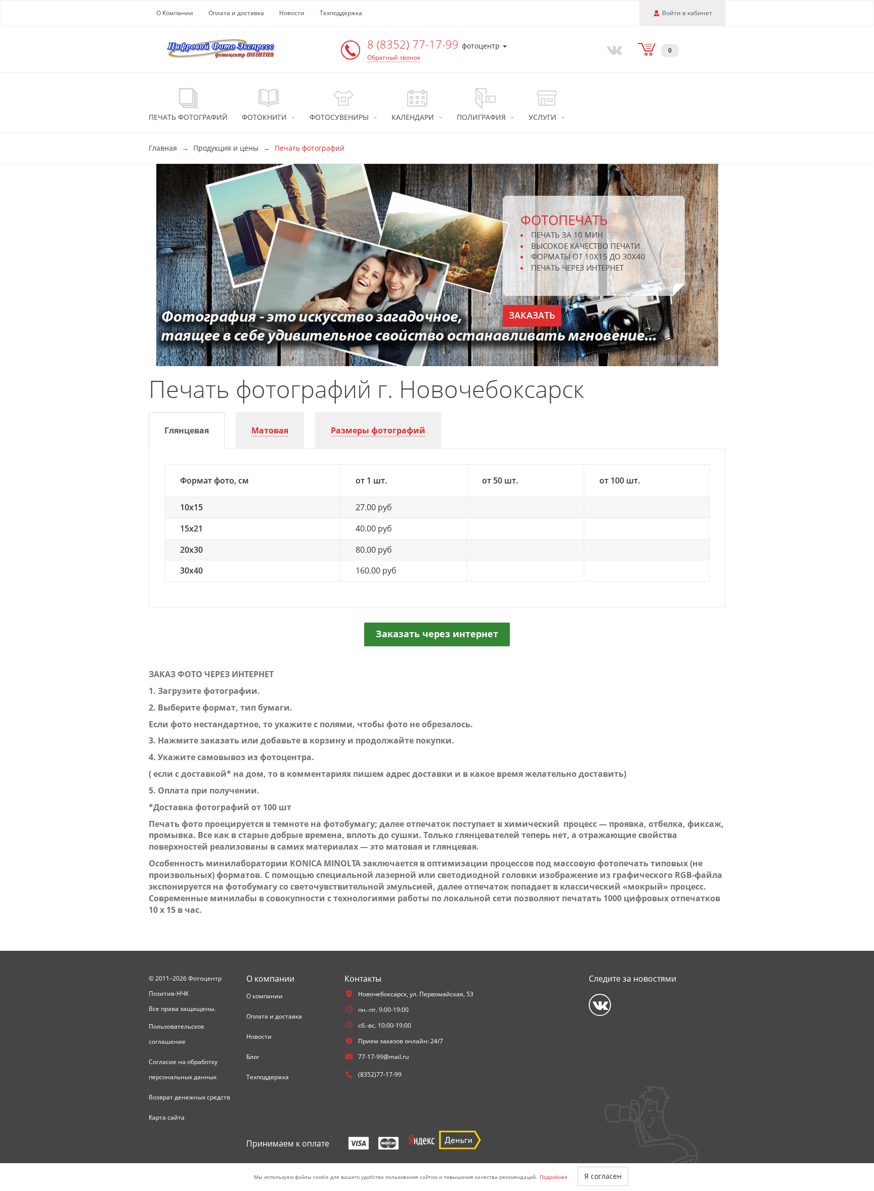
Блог (252, 1056)
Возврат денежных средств (189, 1097)
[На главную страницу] (222, 48)
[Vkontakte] (612, 49)
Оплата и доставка (236, 13)
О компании (264, 996)
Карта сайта (167, 1117)
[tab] (187, 430)
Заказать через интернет (437, 634)
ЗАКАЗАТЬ (532, 315)
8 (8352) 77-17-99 (414, 44)
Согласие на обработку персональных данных (183, 1069)
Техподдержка (341, 13)
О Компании (174, 13)
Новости (291, 13)
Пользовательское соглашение (176, 1034)
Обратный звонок (393, 57)
